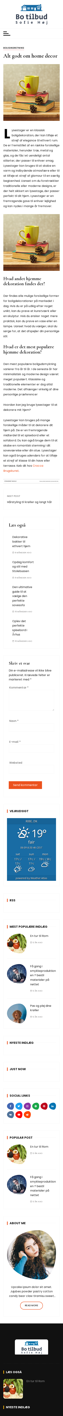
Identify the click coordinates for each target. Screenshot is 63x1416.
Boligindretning (13, 47)
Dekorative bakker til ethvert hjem (21, 541)
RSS (12, 900)
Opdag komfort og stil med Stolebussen (23, 566)
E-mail (15, 742)
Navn (14, 721)
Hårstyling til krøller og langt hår (29, 502)
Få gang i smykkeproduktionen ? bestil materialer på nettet (43, 975)
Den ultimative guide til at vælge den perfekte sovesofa (22, 596)
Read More (31, 1305)
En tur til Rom (39, 936)
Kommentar (19, 688)
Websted (15, 763)
